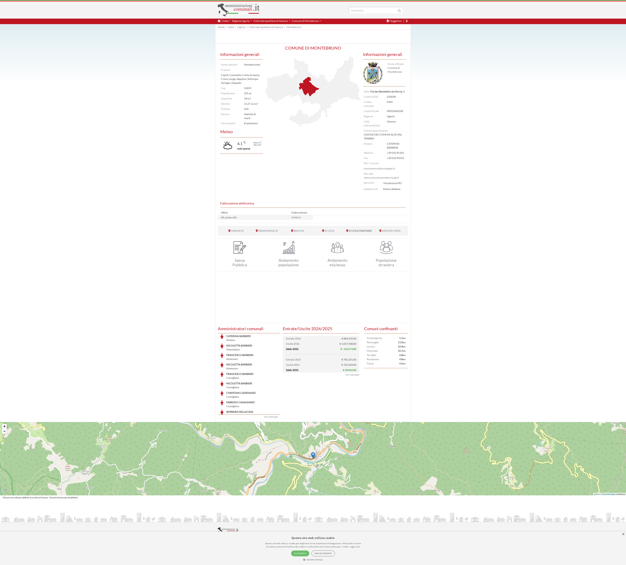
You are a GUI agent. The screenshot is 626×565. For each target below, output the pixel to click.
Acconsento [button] (300, 553)
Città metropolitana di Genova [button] (270, 20)
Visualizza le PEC (392, 183)
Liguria (241, 27)
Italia (231, 27)
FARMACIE (237, 230)
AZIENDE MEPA (391, 230)
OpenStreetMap (609, 494)
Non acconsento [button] (323, 553)
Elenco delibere (391, 188)
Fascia (370, 363)
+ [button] (4, 426)
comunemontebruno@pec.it (379, 168)
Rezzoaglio (373, 342)
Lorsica (371, 346)
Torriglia (371, 354)
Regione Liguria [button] (241, 20)
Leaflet (596, 494)
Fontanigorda (374, 337)
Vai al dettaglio (271, 416)
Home (221, 27)
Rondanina (373, 359)
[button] (313, 559)
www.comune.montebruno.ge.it (381, 177)
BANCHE (299, 230)
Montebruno (294, 27)
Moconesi (372, 350)
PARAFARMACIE (268, 230)
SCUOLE (330, 230)
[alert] (313, 548)
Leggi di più (355, 546)
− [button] (4, 431)
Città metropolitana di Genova (266, 27)
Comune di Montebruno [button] (306, 20)
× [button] (623, 534)
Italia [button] (226, 20)
